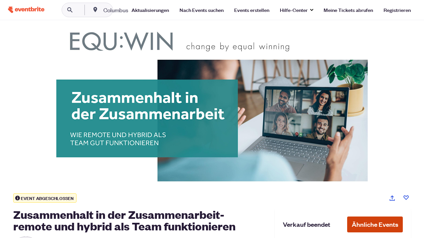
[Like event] (406, 197)
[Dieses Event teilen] (392, 198)
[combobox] (137, 10)
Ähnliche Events (375, 224)
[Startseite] (26, 10)
